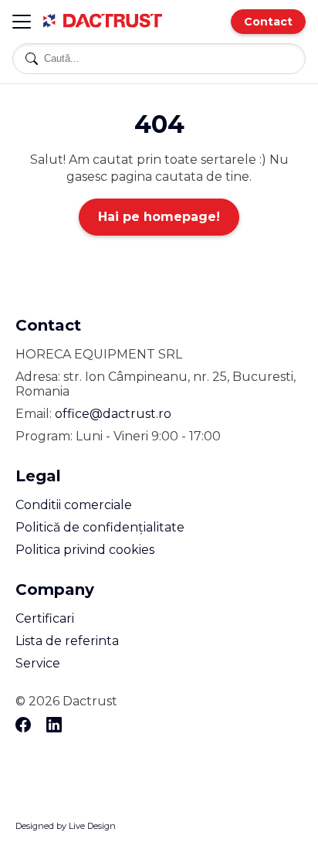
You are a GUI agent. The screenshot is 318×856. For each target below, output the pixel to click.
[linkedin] (54, 726)
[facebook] (23, 726)
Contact (268, 22)
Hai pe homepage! (159, 216)
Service (37, 663)
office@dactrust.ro (113, 413)
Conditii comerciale (73, 505)
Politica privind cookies (84, 549)
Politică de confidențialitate (99, 527)
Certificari (44, 618)
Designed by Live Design (65, 825)
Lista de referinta (67, 641)
